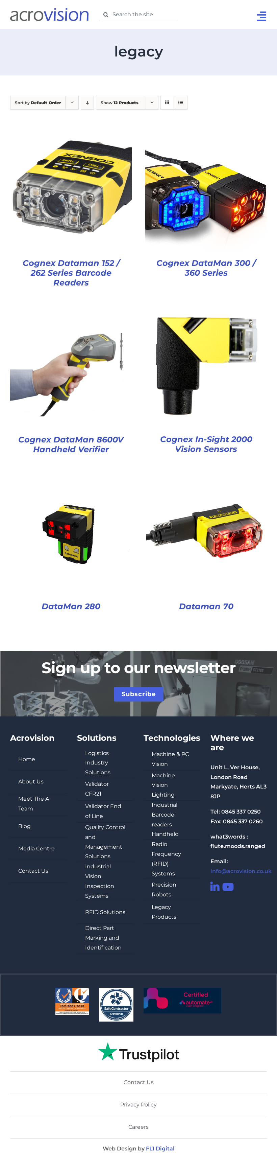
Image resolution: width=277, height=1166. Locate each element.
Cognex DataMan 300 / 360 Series (206, 268)
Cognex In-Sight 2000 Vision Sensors (206, 444)
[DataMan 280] (71, 478)
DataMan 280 (71, 606)
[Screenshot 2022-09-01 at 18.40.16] (138, 1038)
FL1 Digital (160, 1148)
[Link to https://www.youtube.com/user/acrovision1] (224, 887)
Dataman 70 (206, 606)
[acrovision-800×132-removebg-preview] (49, 10)
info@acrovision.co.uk (241, 871)
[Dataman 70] (206, 478)
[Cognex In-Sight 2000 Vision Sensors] (206, 310)
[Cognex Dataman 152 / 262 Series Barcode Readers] (71, 134)
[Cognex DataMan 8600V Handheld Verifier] (71, 310)
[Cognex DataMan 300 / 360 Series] (206, 134)
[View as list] (180, 102)
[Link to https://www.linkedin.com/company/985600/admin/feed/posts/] (212, 887)
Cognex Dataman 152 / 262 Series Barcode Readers (71, 273)
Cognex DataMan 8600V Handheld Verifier (71, 444)
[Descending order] (87, 103)
